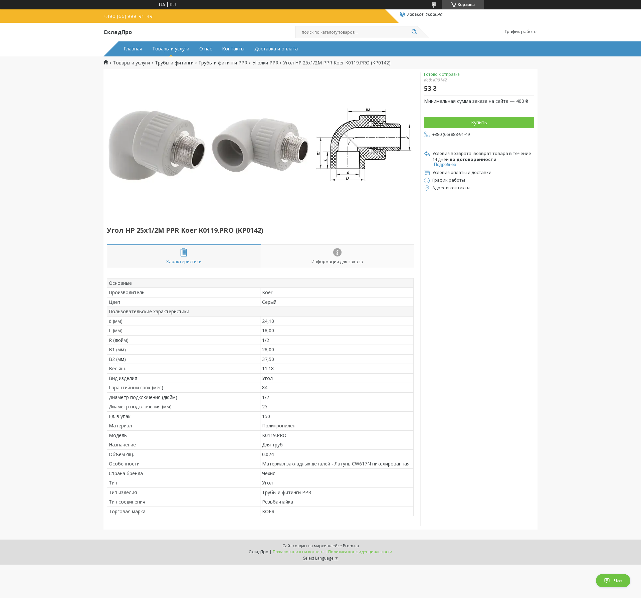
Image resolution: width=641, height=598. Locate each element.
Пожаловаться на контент (298, 552)
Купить (479, 122)
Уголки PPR (265, 63)
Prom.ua (351, 546)
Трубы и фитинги (174, 63)
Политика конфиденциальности (360, 552)
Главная (133, 48)
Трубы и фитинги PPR (222, 63)
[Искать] (414, 32)
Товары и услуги (170, 48)
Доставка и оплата (276, 48)
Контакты (233, 48)
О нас (205, 48)
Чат (618, 580)
